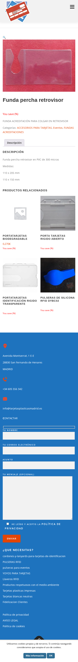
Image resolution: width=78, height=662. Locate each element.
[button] (4, 37)
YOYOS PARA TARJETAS (16, 573)
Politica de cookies (14, 626)
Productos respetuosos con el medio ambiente (31, 585)
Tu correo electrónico (19, 444)
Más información (35, 655)
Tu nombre (10, 430)
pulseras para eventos (16, 567)
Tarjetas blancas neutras (17, 596)
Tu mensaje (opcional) (18, 474)
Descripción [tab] (14, 142)
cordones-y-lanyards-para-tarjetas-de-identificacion (34, 556)
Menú (72, 6)
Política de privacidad (16, 614)
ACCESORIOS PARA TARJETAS (34, 127)
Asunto (8, 459)
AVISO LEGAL (10, 620)
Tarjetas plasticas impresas (19, 590)
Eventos (58, 127)
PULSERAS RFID (12, 562)
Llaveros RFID (11, 579)
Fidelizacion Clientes (15, 602)
